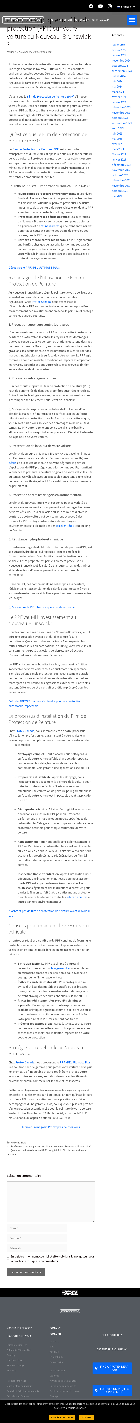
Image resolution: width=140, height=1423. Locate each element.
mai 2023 (117, 139)
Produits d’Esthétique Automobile (23, 1391)
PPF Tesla (11, 1370)
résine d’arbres (50, 226)
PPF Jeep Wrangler (16, 1365)
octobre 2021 (120, 191)
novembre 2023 (121, 113)
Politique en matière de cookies (65, 1391)
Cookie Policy (56, 1362)
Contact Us (55, 1341)
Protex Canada (41, 302)
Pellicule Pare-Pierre (16, 1380)
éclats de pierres (76, 897)
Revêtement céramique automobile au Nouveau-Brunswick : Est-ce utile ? (51, 1146)
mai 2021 (117, 196)
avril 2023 (117, 144)
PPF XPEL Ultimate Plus (75, 1062)
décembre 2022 (121, 165)
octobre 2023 (120, 118)
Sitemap (54, 1396)
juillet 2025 (118, 45)
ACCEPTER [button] (86, 1417)
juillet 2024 (118, 76)
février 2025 (119, 50)
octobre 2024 (120, 66)
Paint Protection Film (17, 1344)
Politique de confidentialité (63, 1385)
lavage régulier (60, 968)
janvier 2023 (119, 159)
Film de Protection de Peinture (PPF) (50, 96)
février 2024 (119, 97)
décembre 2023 (121, 107)
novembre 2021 (121, 186)
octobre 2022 (120, 175)
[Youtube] (100, 6)
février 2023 (119, 154)
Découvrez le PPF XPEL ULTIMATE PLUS (34, 267)
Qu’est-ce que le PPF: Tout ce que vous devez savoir (42, 607)
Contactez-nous (57, 1370)
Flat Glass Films (14, 1360)
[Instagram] (110, 6)
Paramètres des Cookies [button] (62, 1417)
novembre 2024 (121, 60)
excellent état (65, 526)
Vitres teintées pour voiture (20, 1385)
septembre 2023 (122, 123)
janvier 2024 (119, 102)
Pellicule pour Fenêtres (18, 1396)
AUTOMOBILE (18, 1142)
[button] (132, 20)
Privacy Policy (56, 1356)
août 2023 (118, 128)
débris (12, 463)
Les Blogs (54, 1375)
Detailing (11, 1355)
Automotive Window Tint (19, 1350)
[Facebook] (91, 6)
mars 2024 (118, 92)
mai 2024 (117, 86)
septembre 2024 (122, 71)
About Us (54, 1351)
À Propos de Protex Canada (63, 1380)
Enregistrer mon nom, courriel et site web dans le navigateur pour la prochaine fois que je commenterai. (52, 1258)
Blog (52, 1346)
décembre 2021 (121, 180)
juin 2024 (117, 81)
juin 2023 (117, 133)
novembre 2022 (121, 170)
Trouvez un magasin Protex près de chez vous (51, 1127)
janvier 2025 (119, 55)
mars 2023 (118, 149)
